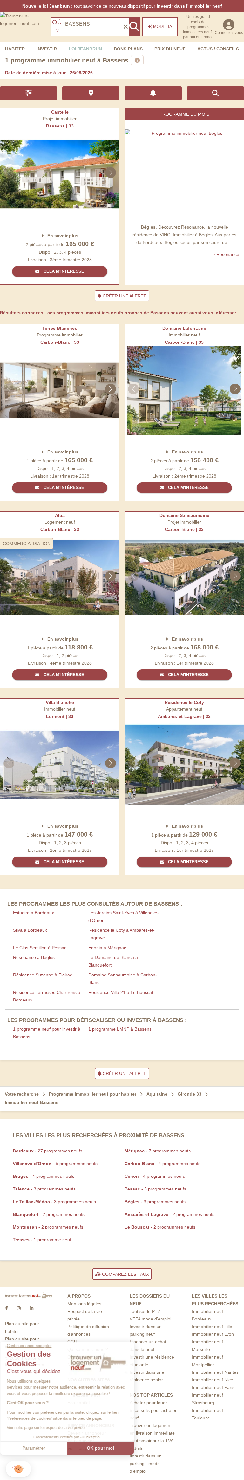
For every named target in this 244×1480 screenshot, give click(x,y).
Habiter (15, 48)
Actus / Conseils (218, 48)
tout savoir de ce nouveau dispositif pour (122, 6)
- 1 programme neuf (42, 1239)
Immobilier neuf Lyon (213, 1334)
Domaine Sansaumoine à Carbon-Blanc (122, 978)
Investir (47, 48)
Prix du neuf (170, 48)
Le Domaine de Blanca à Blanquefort (113, 961)
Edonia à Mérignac (107, 947)
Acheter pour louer (148, 1402)
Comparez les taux (125, 1274)
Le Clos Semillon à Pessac (39, 947)
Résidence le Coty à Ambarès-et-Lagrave (121, 934)
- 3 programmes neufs (44, 1188)
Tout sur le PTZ (145, 1311)
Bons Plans (128, 48)
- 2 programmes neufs (49, 1214)
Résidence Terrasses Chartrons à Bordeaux (46, 996)
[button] (18, 1469)
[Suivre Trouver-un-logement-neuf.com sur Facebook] (6, 1308)
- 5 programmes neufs (55, 1163)
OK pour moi (106, 1448)
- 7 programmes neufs (158, 1150)
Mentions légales (84, 1303)
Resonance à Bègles (34, 957)
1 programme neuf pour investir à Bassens (46, 1033)
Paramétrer (39, 1448)
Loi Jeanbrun (85, 48)
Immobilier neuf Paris (213, 1387)
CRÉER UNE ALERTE (123, 295)
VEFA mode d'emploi (150, 1318)
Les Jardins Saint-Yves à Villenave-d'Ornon (123, 916)
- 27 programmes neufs (47, 1150)
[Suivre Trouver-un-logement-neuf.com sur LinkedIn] (31, 1308)
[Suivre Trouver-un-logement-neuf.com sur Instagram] (19, 1308)
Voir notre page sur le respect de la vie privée (52, 1427)
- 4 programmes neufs (162, 1163)
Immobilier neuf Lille (212, 1326)
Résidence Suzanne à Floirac (42, 974)
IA (162, 26)
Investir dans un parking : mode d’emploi (146, 1463)
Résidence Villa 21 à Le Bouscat (120, 992)
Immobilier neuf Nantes (215, 1372)
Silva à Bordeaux (30, 930)
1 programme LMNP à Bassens (120, 1029)
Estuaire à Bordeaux (33, 912)
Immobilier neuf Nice (212, 1379)
